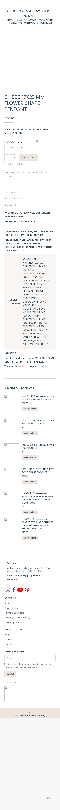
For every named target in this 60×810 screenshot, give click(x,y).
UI (47, 715)
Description (10, 192)
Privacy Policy (11, 608)
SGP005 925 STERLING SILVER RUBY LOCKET (38, 446)
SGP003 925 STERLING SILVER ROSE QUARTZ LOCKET (38, 471)
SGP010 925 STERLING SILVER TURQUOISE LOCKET (38, 422)
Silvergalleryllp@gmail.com (27, 575)
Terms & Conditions (14, 612)
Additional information (16, 198)
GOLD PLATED (39, 172)
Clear (38, 141)
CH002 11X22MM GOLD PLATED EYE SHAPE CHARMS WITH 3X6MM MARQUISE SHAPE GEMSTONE (37, 524)
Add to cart (28, 157)
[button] (14, 164)
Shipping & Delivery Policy (17, 617)
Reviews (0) (10, 205)
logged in (24, 366)
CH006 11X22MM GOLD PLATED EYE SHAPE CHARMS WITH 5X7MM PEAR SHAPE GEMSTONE (37, 498)
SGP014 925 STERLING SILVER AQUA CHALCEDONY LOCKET (38, 398)
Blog (6, 634)
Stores (7, 644)
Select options (30, 409)
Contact (8, 639)
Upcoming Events (13, 622)
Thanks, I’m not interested (30, 807)
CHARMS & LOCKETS (23, 172)
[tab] (30, 190)
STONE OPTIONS (13, 141)
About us (8, 603)
